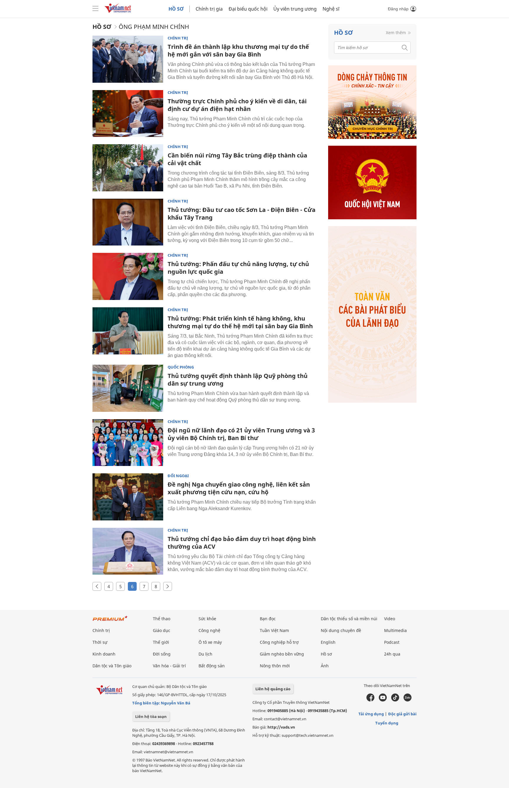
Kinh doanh (103, 654)
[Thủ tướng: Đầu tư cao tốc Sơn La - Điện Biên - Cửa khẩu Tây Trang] (127, 222)
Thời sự (99, 642)
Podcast (391, 642)
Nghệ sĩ (331, 9)
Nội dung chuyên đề (341, 630)
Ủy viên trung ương (295, 9)
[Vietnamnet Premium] (110, 621)
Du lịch (205, 654)
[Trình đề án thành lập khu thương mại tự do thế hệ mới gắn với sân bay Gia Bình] (127, 59)
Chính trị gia (209, 9)
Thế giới (161, 642)
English (328, 642)
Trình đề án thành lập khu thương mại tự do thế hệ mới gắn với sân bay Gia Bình (238, 50)
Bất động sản (212, 665)
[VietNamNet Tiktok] (395, 700)
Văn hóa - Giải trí (169, 665)
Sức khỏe (207, 618)
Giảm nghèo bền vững (282, 654)
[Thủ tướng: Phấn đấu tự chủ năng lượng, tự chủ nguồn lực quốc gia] (127, 276)
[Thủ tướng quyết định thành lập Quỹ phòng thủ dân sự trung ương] (127, 388)
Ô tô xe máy (210, 642)
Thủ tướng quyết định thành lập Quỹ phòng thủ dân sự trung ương (238, 379)
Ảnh (325, 665)
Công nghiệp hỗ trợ (279, 642)
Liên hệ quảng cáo (272, 688)
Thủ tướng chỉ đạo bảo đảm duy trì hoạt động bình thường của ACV (242, 542)
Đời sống (162, 654)
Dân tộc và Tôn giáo (111, 665)
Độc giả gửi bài (402, 713)
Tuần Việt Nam (274, 630)
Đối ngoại (178, 476)
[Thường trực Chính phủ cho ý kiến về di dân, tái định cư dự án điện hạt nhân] (127, 113)
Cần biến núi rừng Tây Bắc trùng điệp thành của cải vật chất (237, 159)
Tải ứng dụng (371, 713)
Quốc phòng (181, 367)
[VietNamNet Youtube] (383, 700)
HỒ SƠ (176, 9)
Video (389, 618)
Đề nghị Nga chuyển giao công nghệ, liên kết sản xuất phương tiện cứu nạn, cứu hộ (239, 488)
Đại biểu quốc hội (248, 9)
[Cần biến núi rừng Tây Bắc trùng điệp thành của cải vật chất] (127, 167)
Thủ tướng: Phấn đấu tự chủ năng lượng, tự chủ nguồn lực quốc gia (238, 268)
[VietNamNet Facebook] (370, 700)
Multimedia (395, 630)
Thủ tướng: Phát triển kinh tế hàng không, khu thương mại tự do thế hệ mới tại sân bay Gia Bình (240, 322)
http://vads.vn (281, 727)
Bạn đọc (268, 618)
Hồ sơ (101, 27)
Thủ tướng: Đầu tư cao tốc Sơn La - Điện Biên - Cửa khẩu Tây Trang (241, 213)
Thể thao (161, 618)
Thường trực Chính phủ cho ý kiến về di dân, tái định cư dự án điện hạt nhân (237, 105)
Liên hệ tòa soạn (151, 716)
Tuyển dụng (386, 723)
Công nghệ (209, 630)
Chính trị (178, 38)
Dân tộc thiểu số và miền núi (349, 618)
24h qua (392, 654)
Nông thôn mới (275, 665)
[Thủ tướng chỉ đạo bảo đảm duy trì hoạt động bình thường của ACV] (127, 551)
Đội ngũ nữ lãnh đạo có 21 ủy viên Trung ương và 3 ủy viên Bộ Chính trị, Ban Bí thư (241, 434)
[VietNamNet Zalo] (408, 700)
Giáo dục (161, 630)
